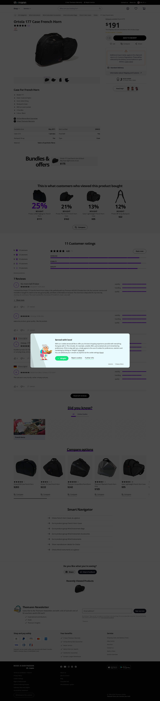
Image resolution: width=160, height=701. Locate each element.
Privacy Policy (119, 364)
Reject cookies (76, 358)
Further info (89, 358)
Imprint (110, 364)
